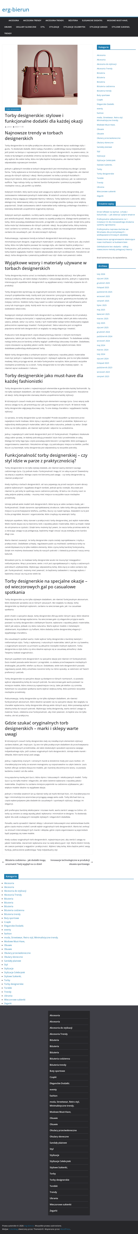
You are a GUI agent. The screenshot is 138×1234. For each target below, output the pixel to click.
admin (9, 127)
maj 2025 (101, 309)
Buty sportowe (103, 95)
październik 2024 (104, 336)
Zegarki (100, 196)
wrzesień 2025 (103, 296)
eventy (100, 108)
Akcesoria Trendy (32, 20)
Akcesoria (14, 20)
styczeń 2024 (102, 358)
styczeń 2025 (102, 327)
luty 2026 (101, 274)
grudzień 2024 (103, 332)
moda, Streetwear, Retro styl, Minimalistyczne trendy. (31, 937)
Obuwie (8, 27)
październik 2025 (104, 292)
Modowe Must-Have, (117, 20)
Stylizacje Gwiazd (98, 27)
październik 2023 (104, 367)
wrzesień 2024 (103, 340)
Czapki (100, 99)
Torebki (100, 178)
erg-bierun (15, 9)
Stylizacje (54, 27)
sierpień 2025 (103, 300)
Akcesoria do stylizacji (107, 64)
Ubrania (100, 187)
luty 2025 (101, 323)
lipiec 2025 (102, 305)
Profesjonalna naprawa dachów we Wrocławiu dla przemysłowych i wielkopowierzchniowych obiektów (112, 232)
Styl (43, 27)
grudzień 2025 (103, 283)
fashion (100, 113)
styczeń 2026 (102, 278)
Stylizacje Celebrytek (74, 27)
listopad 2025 (103, 287)
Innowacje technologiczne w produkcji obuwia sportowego (70, 862)
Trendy (8, 33)
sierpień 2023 (103, 376)
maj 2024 (101, 345)
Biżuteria (73, 20)
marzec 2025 (102, 318)
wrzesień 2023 (103, 372)
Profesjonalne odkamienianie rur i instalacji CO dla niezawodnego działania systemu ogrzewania (115, 222)
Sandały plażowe (104, 147)
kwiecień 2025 (103, 314)
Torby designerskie (13, 109)
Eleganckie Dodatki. (92, 20)
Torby (99, 169)
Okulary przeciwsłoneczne (108, 138)
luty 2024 (101, 354)
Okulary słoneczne (26, 27)
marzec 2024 (102, 349)
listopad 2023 (103, 363)
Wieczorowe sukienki (106, 191)
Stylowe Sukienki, (121, 27)
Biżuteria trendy (104, 90)
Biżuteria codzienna (106, 86)
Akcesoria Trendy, (55, 20)
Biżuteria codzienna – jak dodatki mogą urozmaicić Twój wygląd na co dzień (25, 862)
